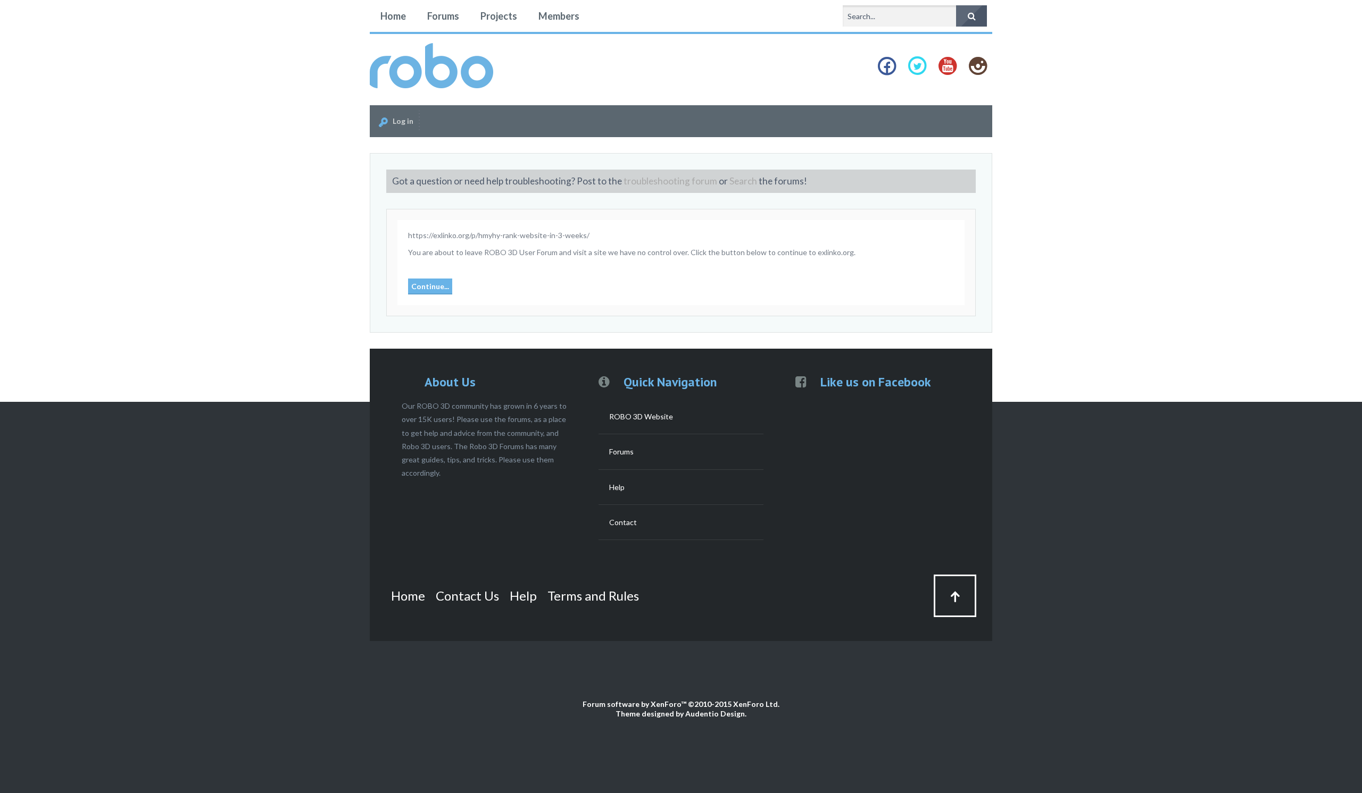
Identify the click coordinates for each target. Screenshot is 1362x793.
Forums (443, 16)
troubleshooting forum (670, 181)
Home (393, 16)
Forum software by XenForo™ (681, 703)
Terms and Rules (593, 595)
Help (617, 487)
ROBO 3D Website (641, 416)
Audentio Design (715, 713)
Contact (623, 522)
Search (743, 181)
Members (558, 16)
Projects (498, 16)
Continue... (430, 286)
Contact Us (467, 595)
